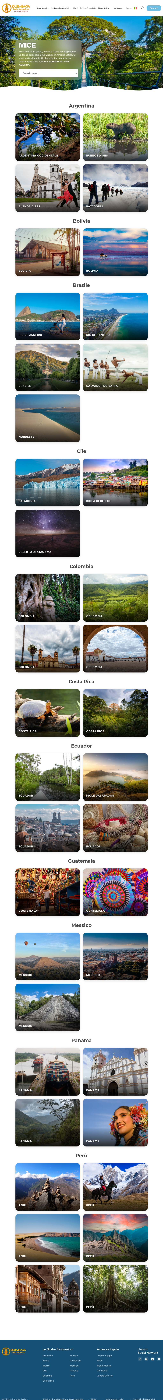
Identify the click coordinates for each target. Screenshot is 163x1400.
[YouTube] (159, 1359)
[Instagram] (140, 1359)
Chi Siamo (102, 1370)
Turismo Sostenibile (88, 8)
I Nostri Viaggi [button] (41, 8)
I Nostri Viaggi (104, 1355)
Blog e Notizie (104, 1365)
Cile (44, 1370)
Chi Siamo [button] (117, 8)
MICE (75, 8)
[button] (135, 8)
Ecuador (74, 1355)
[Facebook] (146, 1359)
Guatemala (75, 1360)
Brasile (46, 1365)
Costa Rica (48, 1380)
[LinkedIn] (152, 1359)
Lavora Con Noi (105, 1375)
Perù (72, 1375)
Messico (74, 1365)
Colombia (47, 1375)
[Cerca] (142, 8)
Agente (128, 8)
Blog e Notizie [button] (104, 8)
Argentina (48, 1355)
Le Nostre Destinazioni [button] (60, 8)
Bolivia (46, 1360)
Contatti (154, 8)
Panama (74, 1370)
